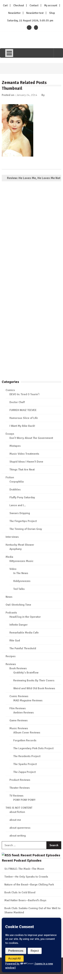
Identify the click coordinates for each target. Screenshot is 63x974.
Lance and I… (17, 505)
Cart (5, 5)
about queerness (19, 828)
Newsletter (14, 13)
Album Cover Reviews (26, 732)
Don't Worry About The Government (31, 438)
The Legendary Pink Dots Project (33, 748)
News (9, 597)
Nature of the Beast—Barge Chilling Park (29, 884)
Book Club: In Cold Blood (19, 892)
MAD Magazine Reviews (28, 700)
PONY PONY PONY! (24, 800)
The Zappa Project (24, 772)
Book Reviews (18, 668)
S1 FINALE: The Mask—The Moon (24, 869)
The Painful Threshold (22, 648)
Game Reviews (18, 720)
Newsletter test (35, 13)
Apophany (15, 549)
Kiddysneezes (21, 581)
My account (50, 5)
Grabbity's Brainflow (25, 672)
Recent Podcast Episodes (21, 860)
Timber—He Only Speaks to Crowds (26, 876)
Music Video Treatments (24, 454)
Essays (10, 434)
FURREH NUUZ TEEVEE (23, 410)
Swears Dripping (19, 513)
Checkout (18, 5)
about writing (17, 835)
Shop (52, 13)
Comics (10, 390)
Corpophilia (16, 481)
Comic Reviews (18, 696)
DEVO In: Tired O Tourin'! (24, 394)
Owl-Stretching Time (18, 604)
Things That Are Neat (22, 469)
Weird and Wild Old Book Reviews (34, 688)
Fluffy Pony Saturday (22, 497)
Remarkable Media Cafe (24, 632)
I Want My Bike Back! (22, 426)
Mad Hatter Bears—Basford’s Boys (25, 900)
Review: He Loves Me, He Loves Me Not (33, 178)
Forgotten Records (24, 740)
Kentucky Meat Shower (20, 545)
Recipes (11, 656)
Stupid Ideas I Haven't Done (26, 461)
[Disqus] (31, 234)
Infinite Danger (18, 624)
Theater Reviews (19, 788)
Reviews (11, 664)
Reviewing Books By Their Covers (33, 680)
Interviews (12, 537)
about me (15, 820)
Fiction (10, 477)
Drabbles (15, 489)
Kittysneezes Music (21, 561)
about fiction (17, 812)
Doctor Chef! (17, 402)
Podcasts (11, 612)
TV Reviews (16, 795)
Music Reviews (18, 728)
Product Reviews (19, 780)
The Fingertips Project (23, 521)
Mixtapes (15, 446)
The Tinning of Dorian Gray (25, 529)
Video (12, 569)
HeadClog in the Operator (25, 617)
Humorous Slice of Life (23, 418)
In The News (20, 573)
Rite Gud (14, 640)
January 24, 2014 (26, 95)
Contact (34, 5)
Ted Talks (19, 589)
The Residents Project (26, 756)
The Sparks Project (25, 764)
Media (9, 557)
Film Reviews (17, 708)
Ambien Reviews (23, 712)
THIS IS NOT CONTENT (19, 808)
